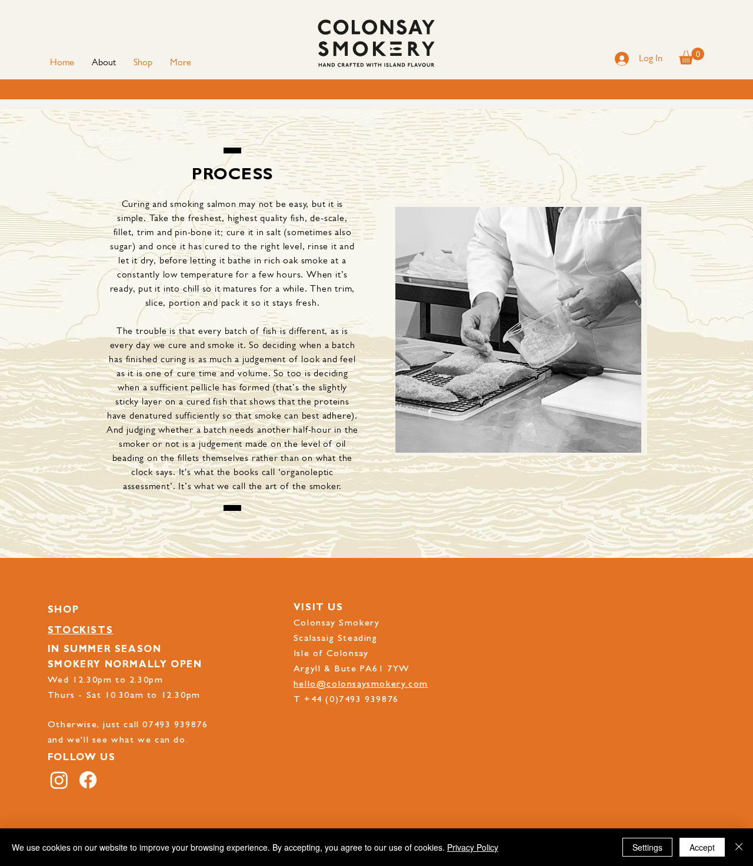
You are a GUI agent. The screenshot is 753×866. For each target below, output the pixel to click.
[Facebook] (87, 779)
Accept (702, 847)
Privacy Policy (472, 847)
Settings (647, 847)
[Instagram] (59, 779)
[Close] (739, 847)
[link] (691, 56)
